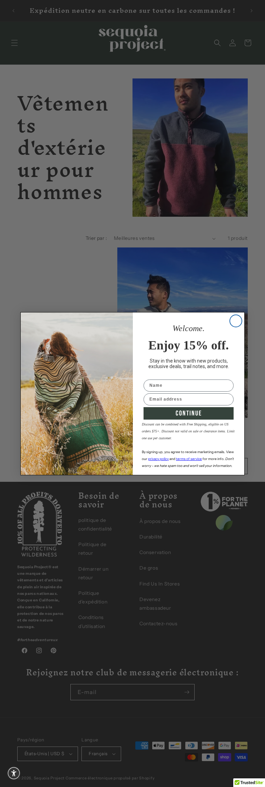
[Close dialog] (236, 321)
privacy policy (158, 459)
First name (156, 375)
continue (189, 413)
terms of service (189, 459)
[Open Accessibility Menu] (14, 773)
